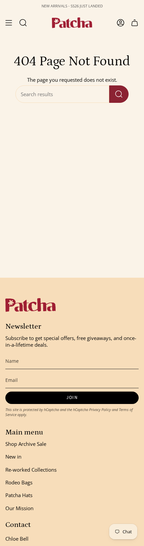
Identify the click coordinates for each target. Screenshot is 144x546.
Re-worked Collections (31, 469)
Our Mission (19, 508)
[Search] (119, 94)
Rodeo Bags (18, 482)
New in (13, 456)
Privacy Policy (100, 409)
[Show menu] (8, 22)
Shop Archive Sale (25, 443)
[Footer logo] (30, 305)
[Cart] (135, 22)
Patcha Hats (18, 495)
